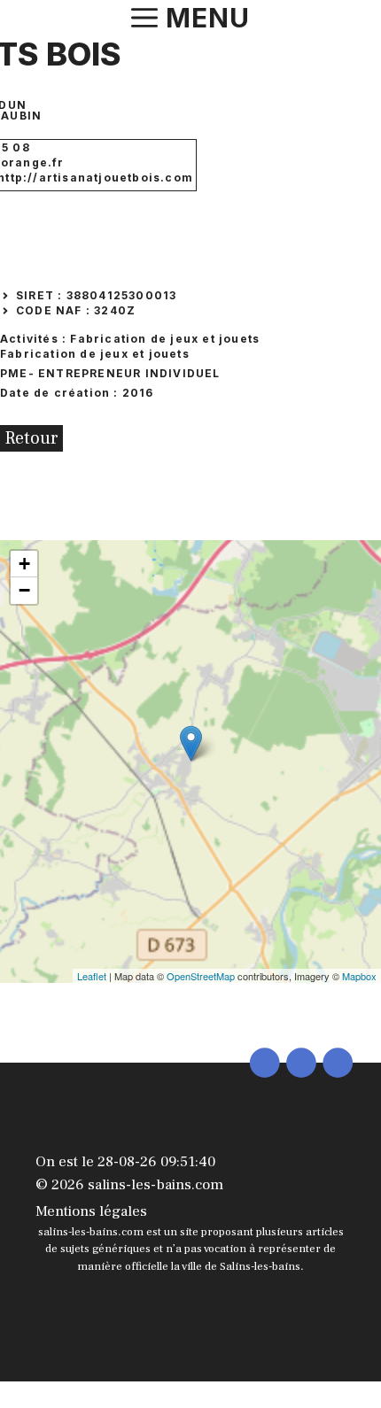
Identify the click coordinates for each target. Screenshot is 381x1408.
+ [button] (24, 564)
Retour (31, 438)
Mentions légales (91, 1211)
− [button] (24, 590)
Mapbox (359, 976)
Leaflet (91, 976)
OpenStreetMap (201, 976)
